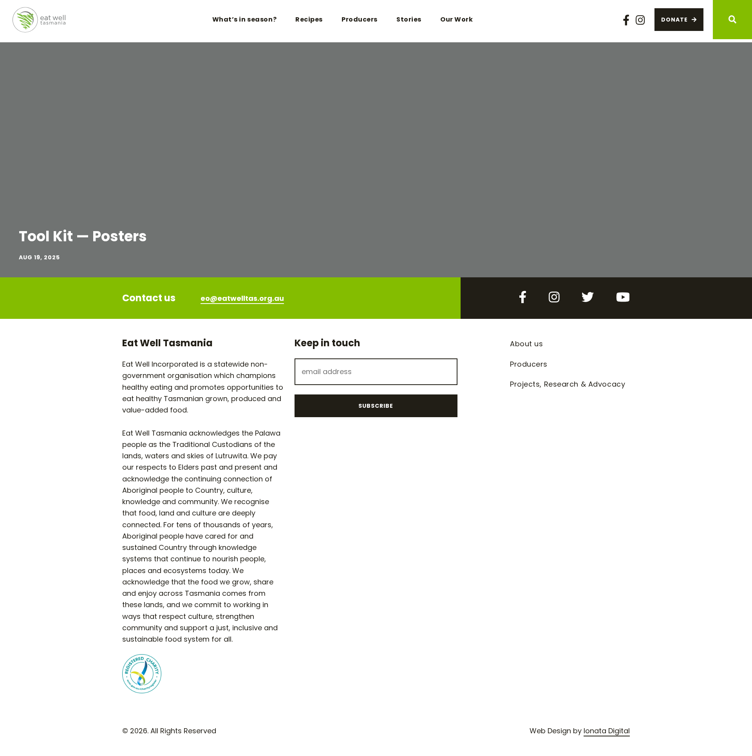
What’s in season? (244, 19)
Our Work (456, 19)
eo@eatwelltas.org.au (242, 298)
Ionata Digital (607, 731)
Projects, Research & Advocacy (567, 384)
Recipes (309, 19)
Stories (408, 19)
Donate (674, 20)
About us (526, 344)
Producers (360, 19)
